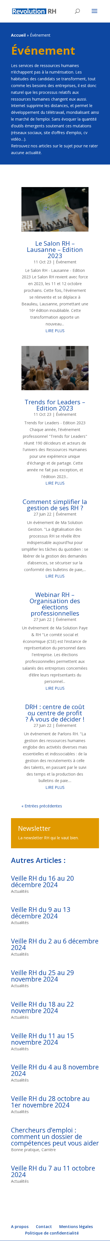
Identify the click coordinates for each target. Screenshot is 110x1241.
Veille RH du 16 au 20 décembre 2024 (42, 881)
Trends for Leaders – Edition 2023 (55, 405)
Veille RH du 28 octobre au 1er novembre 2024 (50, 1101)
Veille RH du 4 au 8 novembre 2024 (55, 1070)
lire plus (55, 330)
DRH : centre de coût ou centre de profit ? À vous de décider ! (55, 712)
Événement (43, 50)
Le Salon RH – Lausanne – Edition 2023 (55, 249)
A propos (19, 1226)
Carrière (48, 1149)
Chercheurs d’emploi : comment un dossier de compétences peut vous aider (55, 1136)
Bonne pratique (25, 1149)
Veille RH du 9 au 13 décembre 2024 (40, 912)
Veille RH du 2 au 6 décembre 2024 (54, 944)
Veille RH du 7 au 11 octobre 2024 (53, 1171)
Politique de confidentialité (52, 1233)
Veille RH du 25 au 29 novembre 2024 (42, 976)
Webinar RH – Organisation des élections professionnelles (55, 603)
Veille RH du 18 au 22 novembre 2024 (42, 1007)
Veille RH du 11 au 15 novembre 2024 (42, 1039)
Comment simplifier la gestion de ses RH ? (55, 504)
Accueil (18, 35)
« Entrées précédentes (41, 806)
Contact (44, 1226)
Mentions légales (76, 1226)
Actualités (20, 891)
